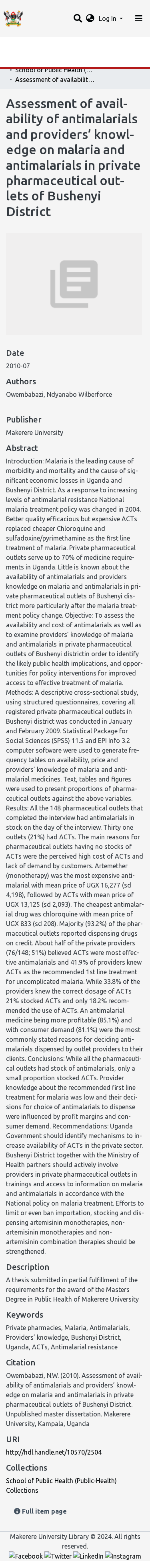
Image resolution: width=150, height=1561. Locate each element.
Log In (108, 18)
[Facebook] (26, 1555)
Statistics (20, 45)
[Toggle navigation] (139, 18)
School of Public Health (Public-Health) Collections (55, 69)
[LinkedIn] (89, 1555)
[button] (90, 18)
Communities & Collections (45, 61)
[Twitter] (58, 1555)
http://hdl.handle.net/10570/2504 (54, 1452)
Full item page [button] (43, 1511)
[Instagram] (123, 1555)
